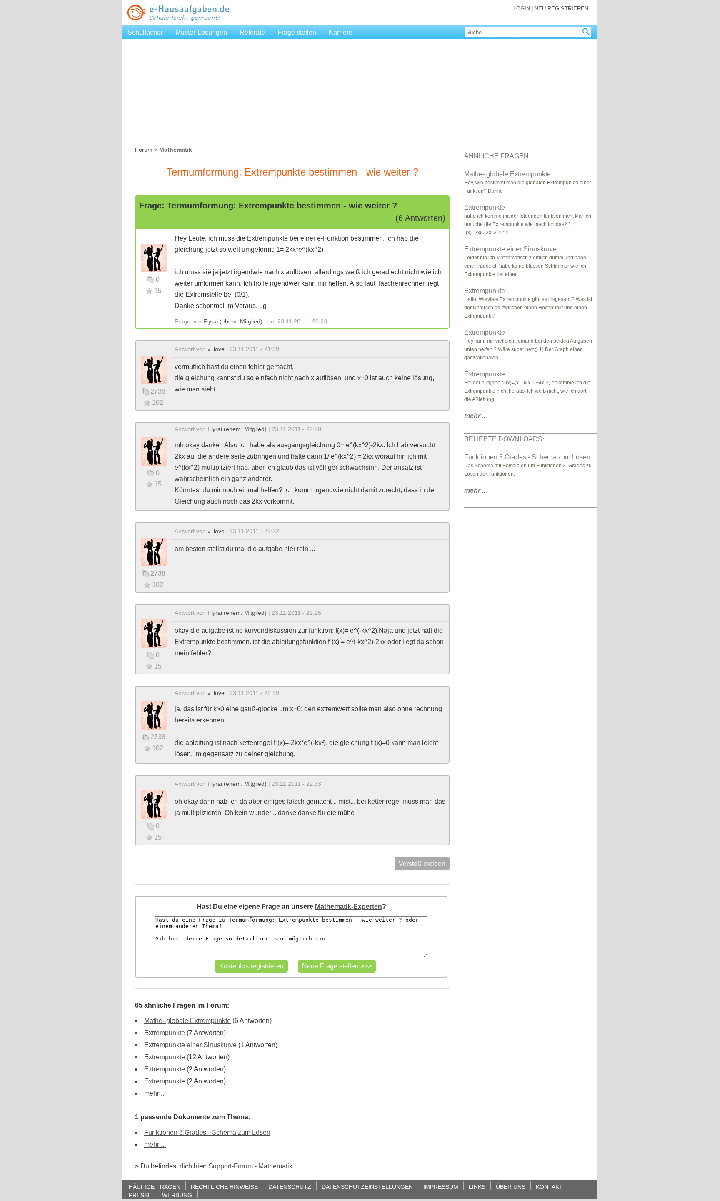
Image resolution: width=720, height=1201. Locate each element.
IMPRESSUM (440, 1186)
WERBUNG (177, 1195)
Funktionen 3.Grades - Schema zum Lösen (207, 1132)
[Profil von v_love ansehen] (154, 369)
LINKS (477, 1186)
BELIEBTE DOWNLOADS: (504, 439)
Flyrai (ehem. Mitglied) (232, 321)
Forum (143, 149)
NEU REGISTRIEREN (561, 8)
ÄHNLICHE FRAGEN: (497, 156)
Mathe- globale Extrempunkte (187, 1020)
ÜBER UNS (510, 1186)
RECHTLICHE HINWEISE (224, 1186)
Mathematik (275, 1166)
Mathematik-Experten (348, 906)
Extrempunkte (164, 1032)
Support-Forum (230, 1166)
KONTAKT (549, 1186)
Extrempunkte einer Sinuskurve (190, 1044)
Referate (252, 32)
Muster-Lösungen (201, 32)
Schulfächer (145, 32)
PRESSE (140, 1195)
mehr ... (155, 1093)
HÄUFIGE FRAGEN (154, 1186)
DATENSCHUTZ (289, 1186)
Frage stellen (297, 32)
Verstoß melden (422, 863)
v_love (216, 349)
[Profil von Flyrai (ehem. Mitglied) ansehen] (154, 257)
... (475, 415)
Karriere (340, 32)
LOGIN (521, 8)
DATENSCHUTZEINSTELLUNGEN (367, 1186)
